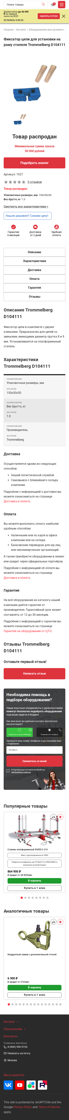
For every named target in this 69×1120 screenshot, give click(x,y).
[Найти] (44, 4)
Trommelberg (15, 439)
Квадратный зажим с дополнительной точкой (32, 954)
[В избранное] (60, 817)
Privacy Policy (23, 1107)
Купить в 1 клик (34, 888)
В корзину (34, 880)
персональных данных (21, 772)
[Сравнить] (53, 817)
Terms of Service (49, 1107)
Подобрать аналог (34, 163)
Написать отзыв (34, 673)
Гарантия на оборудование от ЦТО (28, 631)
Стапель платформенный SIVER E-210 (28, 849)
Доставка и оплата (17, 501)
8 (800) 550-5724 (17, 1047)
